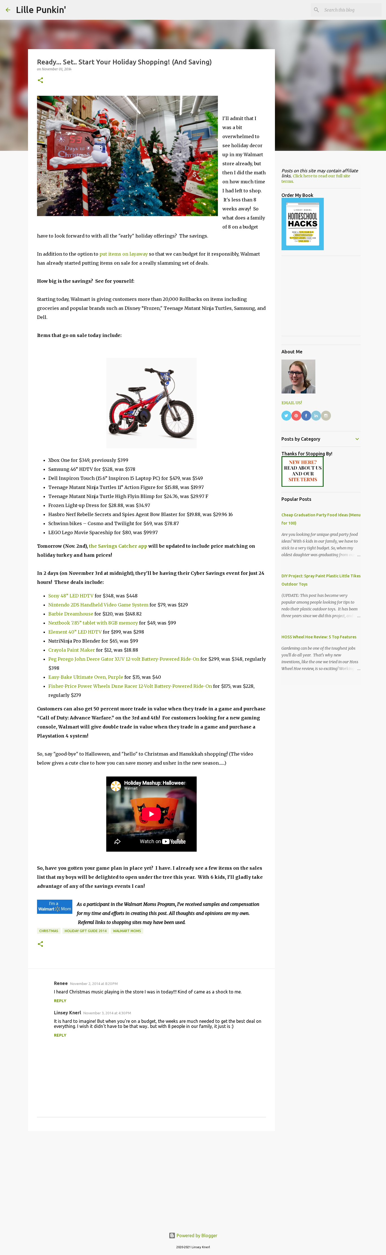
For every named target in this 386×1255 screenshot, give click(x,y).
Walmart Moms (127, 931)
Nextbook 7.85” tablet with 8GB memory (93, 623)
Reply (60, 1001)
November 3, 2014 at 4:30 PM (107, 1013)
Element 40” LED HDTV (75, 632)
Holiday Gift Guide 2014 (86, 931)
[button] (40, 80)
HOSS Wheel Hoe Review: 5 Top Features (318, 637)
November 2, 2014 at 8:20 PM (94, 984)
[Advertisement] (151, 1179)
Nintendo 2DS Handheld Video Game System (98, 605)
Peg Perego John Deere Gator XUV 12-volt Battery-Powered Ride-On (123, 659)
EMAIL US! (291, 402)
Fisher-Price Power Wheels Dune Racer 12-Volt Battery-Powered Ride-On (130, 686)
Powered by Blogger (196, 1235)
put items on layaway (123, 254)
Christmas (48, 931)
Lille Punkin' (41, 10)
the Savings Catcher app (118, 546)
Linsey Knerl (67, 1012)
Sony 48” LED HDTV (71, 596)
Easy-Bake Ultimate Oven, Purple (85, 677)
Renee (61, 983)
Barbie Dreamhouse (70, 614)
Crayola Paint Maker (71, 650)
